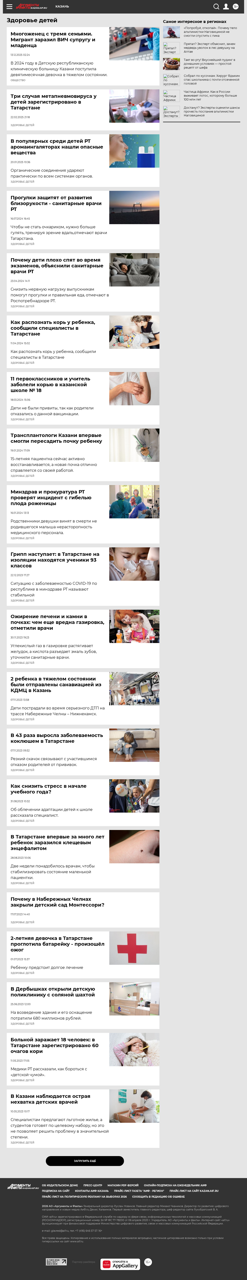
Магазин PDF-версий (123, 1185)
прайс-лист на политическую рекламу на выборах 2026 (84, 1196)
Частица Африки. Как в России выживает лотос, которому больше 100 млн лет (210, 95)
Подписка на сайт (55, 1191)
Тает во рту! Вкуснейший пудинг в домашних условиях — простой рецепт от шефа (209, 63)
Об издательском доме (60, 1185)
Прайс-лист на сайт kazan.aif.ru (194, 1191)
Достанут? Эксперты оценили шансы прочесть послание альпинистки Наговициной (212, 111)
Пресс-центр (92, 1185)
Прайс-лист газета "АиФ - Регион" (139, 1191)
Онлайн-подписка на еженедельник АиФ (175, 1185)
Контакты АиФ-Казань (92, 1191)
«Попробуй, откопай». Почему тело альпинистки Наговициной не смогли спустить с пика (210, 31)
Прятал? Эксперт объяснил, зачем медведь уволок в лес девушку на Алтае (209, 47)
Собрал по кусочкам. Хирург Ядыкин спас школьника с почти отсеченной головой (212, 79)
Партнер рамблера (83, 1261)
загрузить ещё (85, 1161)
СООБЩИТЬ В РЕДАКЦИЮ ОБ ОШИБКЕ (158, 1196)
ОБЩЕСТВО (18, 80)
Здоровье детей (22, 125)
